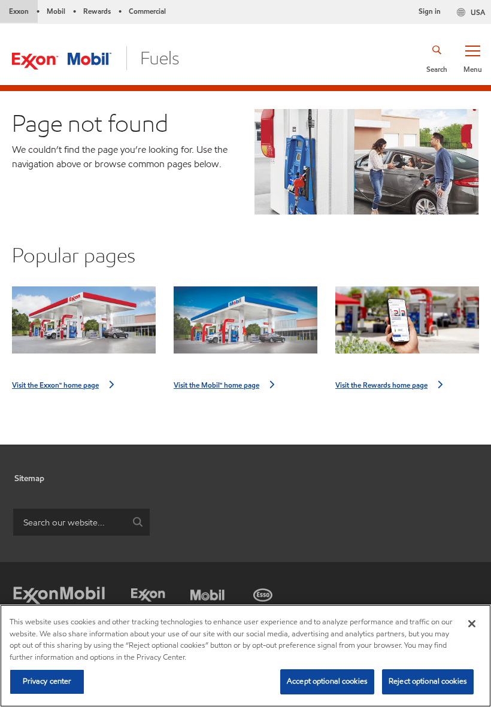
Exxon (19, 11)
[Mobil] (207, 592)
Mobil (56, 11)
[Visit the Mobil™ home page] (245, 324)
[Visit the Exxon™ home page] (84, 324)
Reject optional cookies (428, 681)
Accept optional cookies (327, 681)
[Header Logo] (95, 57)
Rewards (97, 11)
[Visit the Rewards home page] (407, 324)
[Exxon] (148, 592)
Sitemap (29, 478)
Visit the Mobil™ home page (216, 385)
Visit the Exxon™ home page (55, 385)
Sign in (430, 11)
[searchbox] (69, 522)
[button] (472, 58)
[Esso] (262, 592)
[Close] (472, 624)
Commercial (147, 11)
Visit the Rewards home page (381, 385)
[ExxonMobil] (59, 596)
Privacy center (47, 681)
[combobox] (81, 522)
